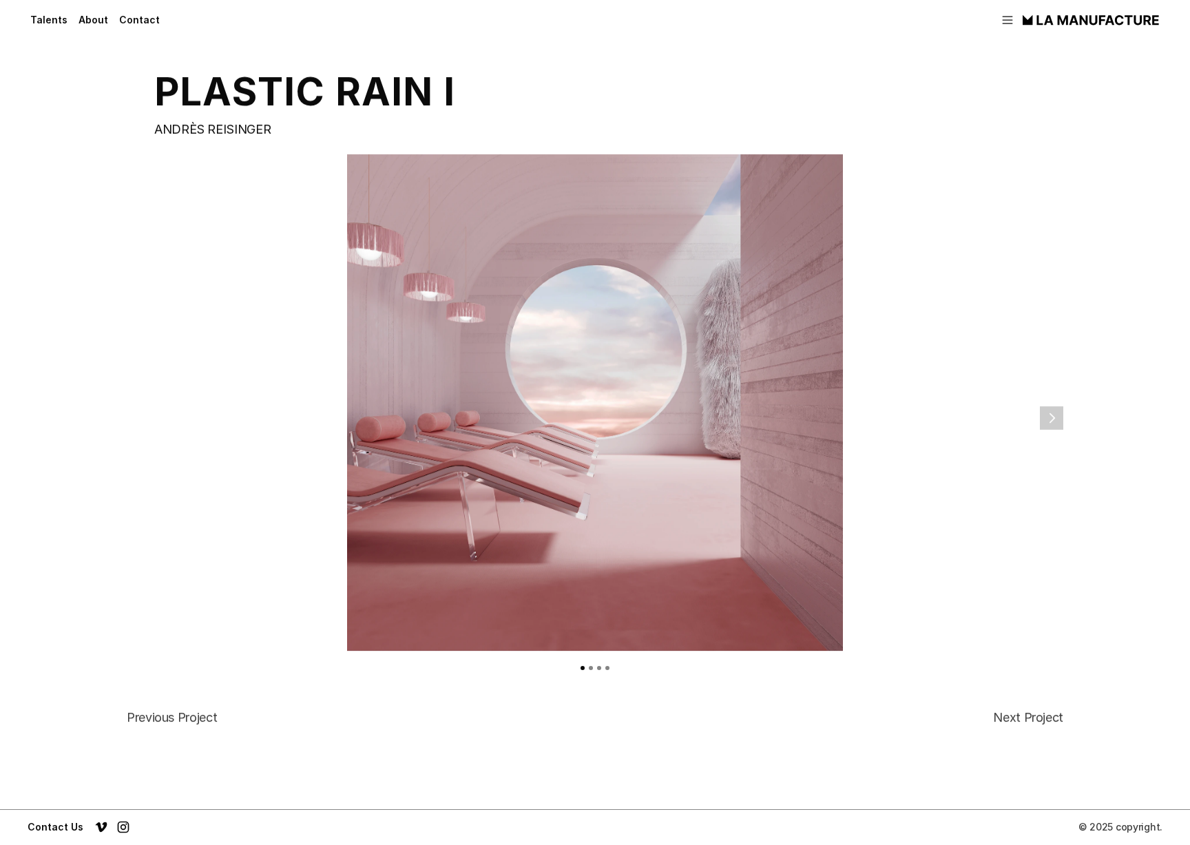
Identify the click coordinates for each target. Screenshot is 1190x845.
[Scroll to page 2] (591, 668)
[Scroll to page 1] (580, 668)
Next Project (1028, 717)
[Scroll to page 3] (599, 668)
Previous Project (172, 717)
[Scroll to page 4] (609, 668)
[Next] (1051, 418)
